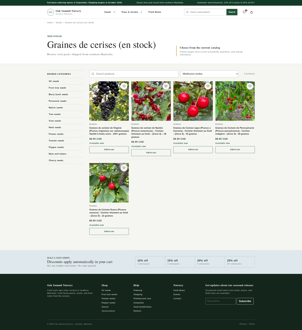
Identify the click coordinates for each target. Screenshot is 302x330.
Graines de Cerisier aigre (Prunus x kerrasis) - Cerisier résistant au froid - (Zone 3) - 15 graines (192, 131)
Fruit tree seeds (57, 88)
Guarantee (139, 303)
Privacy (243, 324)
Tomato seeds (56, 140)
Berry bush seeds (58, 94)
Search (232, 12)
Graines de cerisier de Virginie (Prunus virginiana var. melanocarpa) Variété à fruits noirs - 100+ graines (109, 131)
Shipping (138, 294)
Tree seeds (55, 114)
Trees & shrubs (129, 12)
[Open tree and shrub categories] (141, 12)
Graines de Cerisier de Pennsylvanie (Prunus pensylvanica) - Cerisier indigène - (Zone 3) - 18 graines (234, 131)
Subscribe (245, 301)
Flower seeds (56, 134)
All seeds (54, 81)
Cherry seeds (56, 160)
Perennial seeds (58, 101)
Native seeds (56, 107)
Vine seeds (55, 121)
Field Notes (154, 12)
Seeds (107, 12)
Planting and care (142, 298)
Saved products (108, 311)
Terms (252, 324)
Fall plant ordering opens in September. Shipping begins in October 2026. (85, 3)
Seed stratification (143, 307)
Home (50, 23)
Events (176, 294)
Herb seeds (55, 127)
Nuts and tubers (57, 154)
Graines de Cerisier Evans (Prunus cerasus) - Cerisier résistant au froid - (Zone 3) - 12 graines (108, 212)
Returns (137, 311)
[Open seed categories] (114, 12)
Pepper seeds (56, 147)
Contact (177, 298)
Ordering (138, 290)
